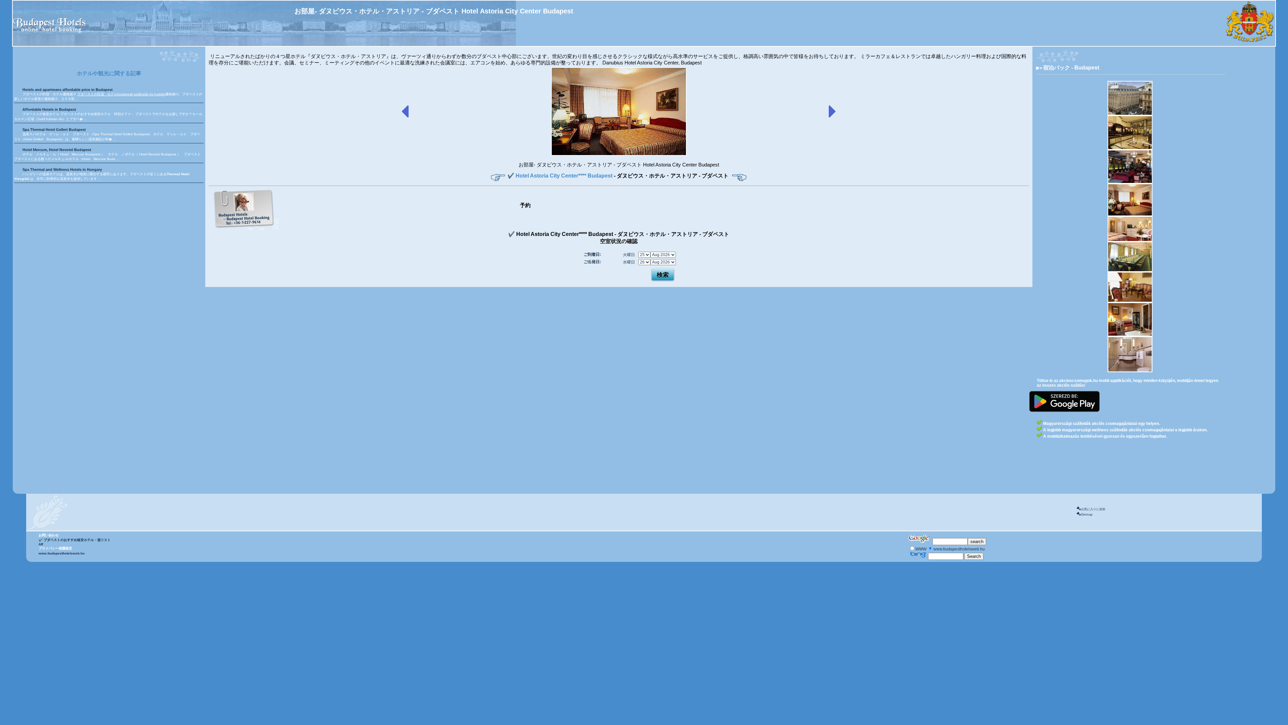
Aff (41, 544)
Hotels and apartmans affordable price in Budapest (67, 90)
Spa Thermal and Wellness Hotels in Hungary (62, 169)
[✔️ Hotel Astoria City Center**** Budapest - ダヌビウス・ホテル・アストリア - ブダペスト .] (619, 154)
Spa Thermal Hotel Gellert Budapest (54, 130)
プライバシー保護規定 (55, 548)
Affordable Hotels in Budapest (49, 109)
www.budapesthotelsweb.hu (62, 553)
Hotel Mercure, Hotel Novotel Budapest (56, 150)
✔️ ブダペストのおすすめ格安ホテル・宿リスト (75, 540)
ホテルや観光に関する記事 (109, 73)
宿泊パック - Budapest (1071, 67)
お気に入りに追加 (1093, 509)
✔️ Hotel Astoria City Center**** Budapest (560, 176)
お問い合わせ (49, 535)
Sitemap (1086, 514)
